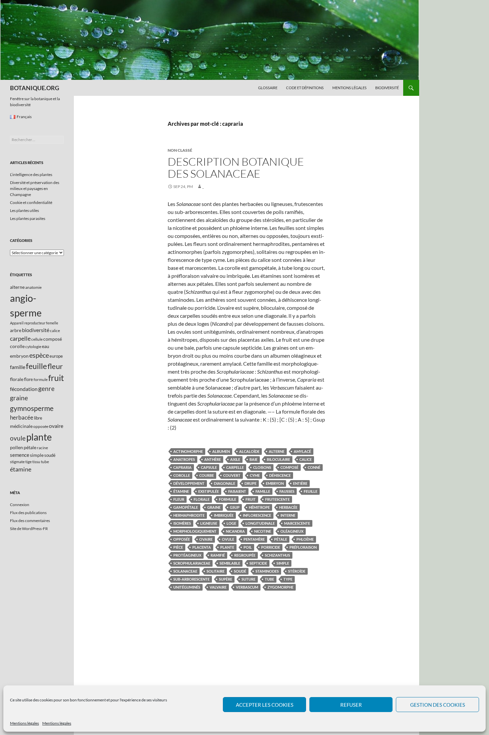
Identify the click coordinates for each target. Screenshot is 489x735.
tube (269, 579)
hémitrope (259, 507)
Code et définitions (305, 88)
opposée (181, 539)
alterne (276, 451)
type (287, 579)
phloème (305, 539)
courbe (206, 475)
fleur (178, 499)
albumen (221, 451)
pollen (16, 447)
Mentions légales (24, 723)
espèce (39, 355)
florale (202, 499)
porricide (270, 547)
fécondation (24, 389)
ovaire (206, 539)
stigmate (17, 461)
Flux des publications (28, 512)
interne (287, 515)
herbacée (288, 507)
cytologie (33, 346)
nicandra (235, 531)
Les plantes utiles (24, 210)
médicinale (21, 426)
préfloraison (303, 547)
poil (248, 547)
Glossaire (267, 88)
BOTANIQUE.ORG (34, 88)
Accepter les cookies (264, 705)
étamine (181, 491)
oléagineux (291, 531)
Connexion (19, 504)
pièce (178, 547)
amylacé (302, 451)
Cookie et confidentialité (31, 202)
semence (19, 455)
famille (262, 491)
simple (282, 563)
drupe (250, 483)
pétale (280, 539)
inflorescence (257, 515)
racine (42, 447)
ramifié (218, 555)
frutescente (277, 499)
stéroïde (296, 571)
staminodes (267, 571)
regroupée (244, 555)
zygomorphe (280, 587)
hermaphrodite (189, 515)
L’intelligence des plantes (31, 174)
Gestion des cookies (437, 705)
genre (46, 388)
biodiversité (35, 330)
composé (289, 467)
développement (189, 483)
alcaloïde (249, 451)
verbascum (247, 587)
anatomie (33, 287)
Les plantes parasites (27, 218)
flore (28, 379)
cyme (255, 475)
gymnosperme (32, 408)
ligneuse (208, 523)
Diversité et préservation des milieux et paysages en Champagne (34, 188)
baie (253, 459)
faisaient (237, 491)
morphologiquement (195, 531)
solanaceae (185, 571)
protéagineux (187, 555)
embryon (275, 483)
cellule (37, 339)
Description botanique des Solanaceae (236, 167)
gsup (235, 507)
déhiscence (280, 475)
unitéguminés (186, 587)
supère (225, 579)
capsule (209, 467)
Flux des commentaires (30, 520)
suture (248, 579)
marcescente (297, 523)
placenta (201, 547)
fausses (286, 491)
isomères (182, 523)
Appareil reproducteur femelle (34, 323)
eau (45, 346)
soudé (240, 571)
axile (235, 459)
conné (314, 467)
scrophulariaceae (191, 563)
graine (214, 507)
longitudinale (260, 523)
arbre (15, 330)
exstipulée (208, 491)
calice (305, 459)
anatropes (184, 459)
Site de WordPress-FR (29, 528)
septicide (258, 563)
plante (227, 547)
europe (56, 356)
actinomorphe (188, 451)
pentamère (254, 539)
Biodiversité (387, 88)
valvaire (218, 587)
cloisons (262, 467)
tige (28, 461)
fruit (250, 499)
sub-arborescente (191, 579)
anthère (212, 459)
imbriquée (224, 515)
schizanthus (277, 555)
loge (231, 523)
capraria (182, 467)
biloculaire (278, 459)
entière (300, 483)
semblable (230, 563)
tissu (36, 461)
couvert (232, 475)
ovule (228, 539)
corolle (181, 475)
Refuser (351, 705)
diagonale (224, 483)
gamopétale (185, 507)
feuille (310, 491)
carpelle (235, 467)
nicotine (262, 531)
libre (38, 418)
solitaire (216, 571)
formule (227, 499)
